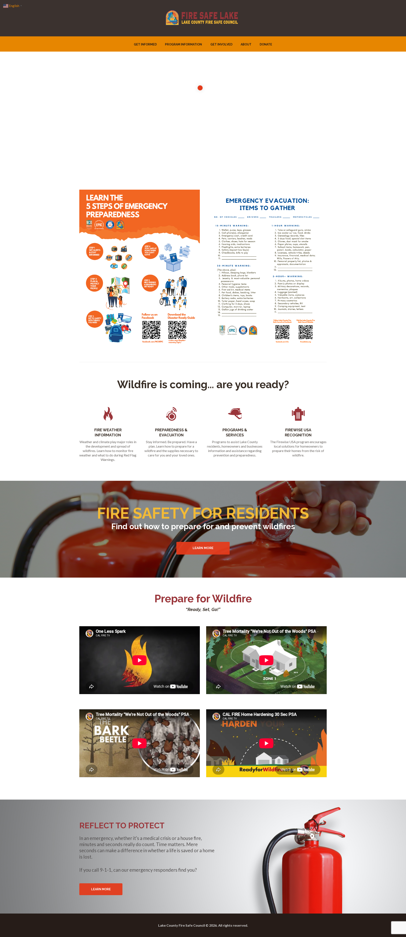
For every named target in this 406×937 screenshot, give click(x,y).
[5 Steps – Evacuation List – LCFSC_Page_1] (139, 268)
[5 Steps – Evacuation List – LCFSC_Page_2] (266, 268)
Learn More (203, 548)
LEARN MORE (101, 889)
